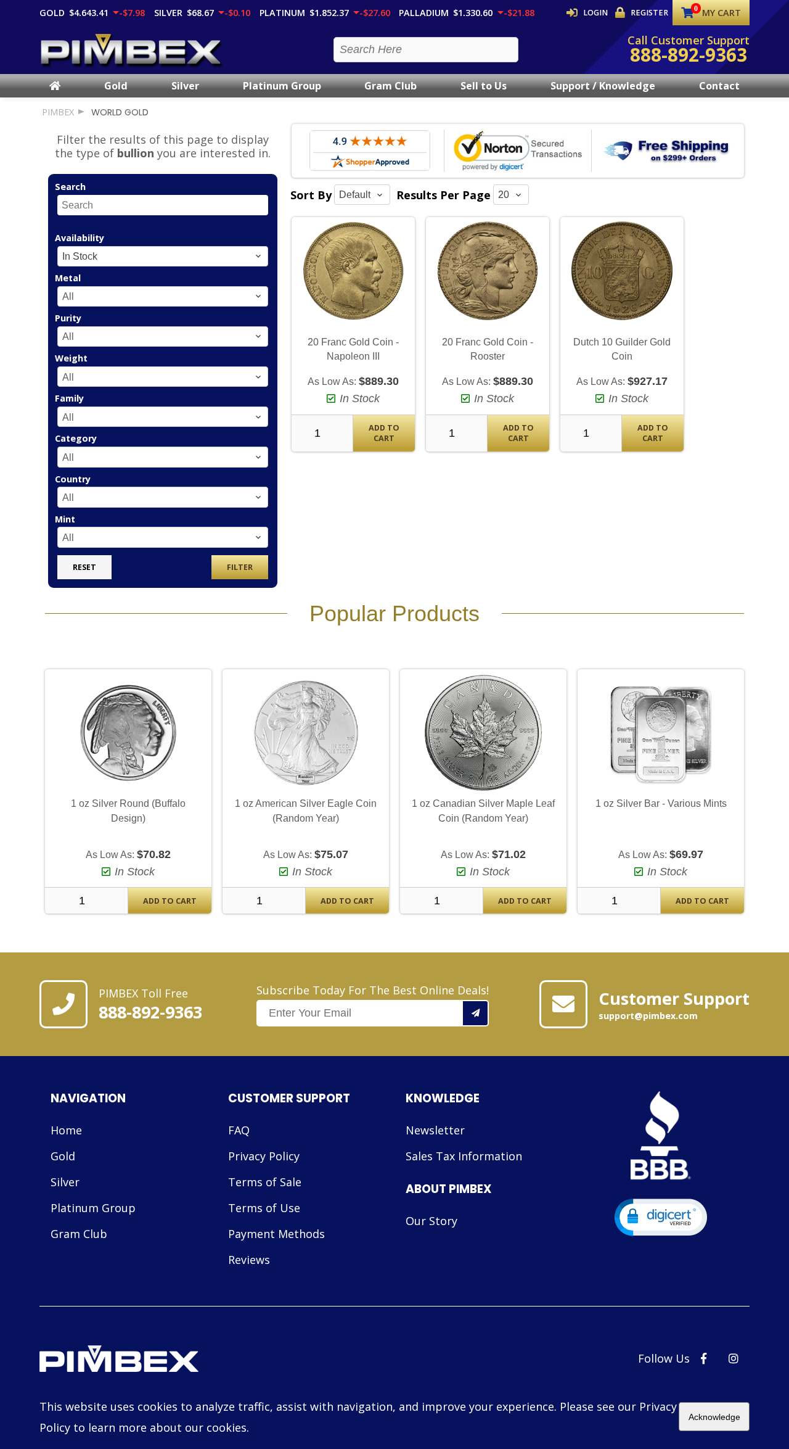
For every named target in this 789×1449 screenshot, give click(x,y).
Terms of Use (264, 1207)
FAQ (239, 1130)
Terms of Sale (264, 1181)
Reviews (249, 1259)
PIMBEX (58, 112)
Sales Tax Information (464, 1156)
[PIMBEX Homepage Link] (131, 49)
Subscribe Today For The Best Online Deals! (372, 990)
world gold (120, 112)
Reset (84, 567)
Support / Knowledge (602, 86)
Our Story (431, 1220)
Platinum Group (282, 86)
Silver (185, 86)
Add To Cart (384, 433)
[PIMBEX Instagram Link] (733, 1358)
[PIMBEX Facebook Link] (703, 1358)
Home (66, 1130)
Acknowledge (714, 1417)
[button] (661, 1217)
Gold (116, 86)
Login (595, 12)
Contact (719, 86)
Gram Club (390, 86)
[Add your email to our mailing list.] (476, 1013)
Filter (240, 567)
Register (649, 12)
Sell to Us (483, 86)
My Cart (721, 13)
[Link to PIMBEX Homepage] (162, 1360)
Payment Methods (276, 1233)
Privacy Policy (264, 1156)
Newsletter (435, 1130)
